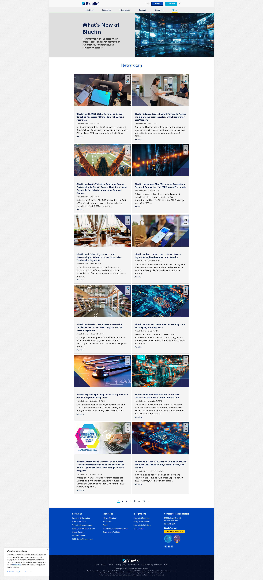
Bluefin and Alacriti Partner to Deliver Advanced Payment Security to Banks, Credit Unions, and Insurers (160, 464)
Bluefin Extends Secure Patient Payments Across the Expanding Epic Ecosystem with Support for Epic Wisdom (160, 117)
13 (144, 500)
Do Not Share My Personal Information (20, 572)
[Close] (47, 549)
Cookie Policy (16, 565)
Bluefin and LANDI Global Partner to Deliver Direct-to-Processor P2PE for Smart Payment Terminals (100, 117)
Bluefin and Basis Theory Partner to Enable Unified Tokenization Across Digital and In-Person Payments (99, 327)
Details (79, 136)
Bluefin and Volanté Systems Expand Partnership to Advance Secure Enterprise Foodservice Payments (99, 257)
